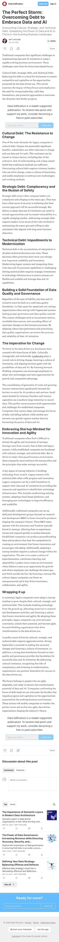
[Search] (54, 804)
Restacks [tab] (20, 770)
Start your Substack (22, 929)
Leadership (37, 356)
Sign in (53, 4)
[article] (29, 820)
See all (7, 884)
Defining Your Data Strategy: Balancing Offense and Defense (20, 863)
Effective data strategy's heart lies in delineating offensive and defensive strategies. (19, 869)
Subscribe (43, 4)
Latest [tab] (12, 804)
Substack (16, 936)
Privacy (28, 922)
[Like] (5, 48)
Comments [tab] (9, 770)
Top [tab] (5, 804)
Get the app (43, 929)
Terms (36, 922)
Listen (53, 41)
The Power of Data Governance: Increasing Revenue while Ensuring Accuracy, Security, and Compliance (22, 838)
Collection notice (48, 922)
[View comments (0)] (11, 48)
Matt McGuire (15, 40)
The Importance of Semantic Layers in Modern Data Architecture (22, 814)
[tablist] (14, 770)
